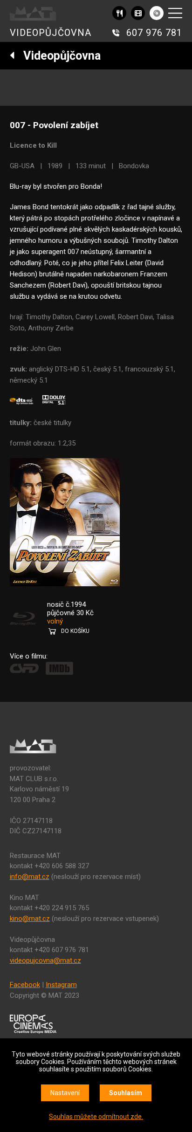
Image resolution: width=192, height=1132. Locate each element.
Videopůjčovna (58, 55)
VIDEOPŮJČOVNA (50, 32)
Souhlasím (125, 1093)
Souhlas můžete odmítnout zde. (96, 1116)
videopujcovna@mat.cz (45, 960)
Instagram (61, 985)
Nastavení (65, 1093)
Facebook (25, 985)
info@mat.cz (29, 876)
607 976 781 (154, 32)
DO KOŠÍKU (75, 631)
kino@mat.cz (30, 918)
